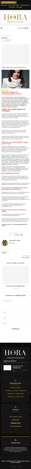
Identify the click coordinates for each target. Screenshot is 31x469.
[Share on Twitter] (16, 234)
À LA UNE (4, 35)
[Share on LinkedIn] (17, 234)
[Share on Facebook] (14, 234)
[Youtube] (25, 28)
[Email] (27, 28)
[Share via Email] (21, 234)
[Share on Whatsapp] (19, 234)
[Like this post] (11, 234)
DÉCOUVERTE (12, 7)
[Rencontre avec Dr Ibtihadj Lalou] (15, 275)
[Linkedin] (23, 28)
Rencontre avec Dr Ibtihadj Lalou (15, 286)
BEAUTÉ (9, 35)
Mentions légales (15, 387)
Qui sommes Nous (15, 416)
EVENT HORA (19, 7)
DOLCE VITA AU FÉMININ (13, 5)
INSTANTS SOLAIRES (24, 5)
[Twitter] (19, 28)
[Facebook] (11, 466)
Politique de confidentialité (15, 393)
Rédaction (15, 420)
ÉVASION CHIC (4, 5)
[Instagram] (21, 28)
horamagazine (8, 40)
